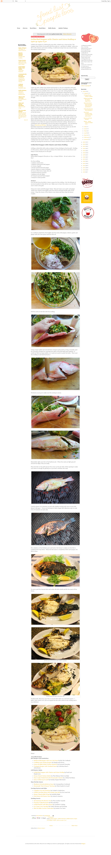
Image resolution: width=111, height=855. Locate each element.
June (85, 128)
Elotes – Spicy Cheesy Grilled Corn (88, 123)
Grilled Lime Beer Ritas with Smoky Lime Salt (47, 792)
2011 (84, 172)
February (86, 137)
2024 (84, 144)
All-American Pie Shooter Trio (42, 800)
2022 (84, 148)
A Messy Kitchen (20, 85)
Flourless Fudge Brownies (41, 802)
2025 (84, 142)
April (85, 133)
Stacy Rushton (39, 815)
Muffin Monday (52, 28)
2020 (84, 152)
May (85, 131)
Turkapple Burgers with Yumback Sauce (45, 766)
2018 (84, 157)
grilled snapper (53, 818)
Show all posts (67, 34)
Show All (26, 120)
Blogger (83, 843)
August (86, 93)
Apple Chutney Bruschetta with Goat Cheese (22, 63)
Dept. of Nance (22, 48)
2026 (84, 91)
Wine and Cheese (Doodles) (21, 104)
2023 (84, 146)
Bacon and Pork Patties (88, 118)
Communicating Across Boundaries (22, 75)
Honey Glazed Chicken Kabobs (42, 776)
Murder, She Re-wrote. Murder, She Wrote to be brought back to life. (22, 115)
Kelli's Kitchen (22, 90)
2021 (84, 150)
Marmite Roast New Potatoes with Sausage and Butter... (88, 104)
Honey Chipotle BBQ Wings (42, 794)
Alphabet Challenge (63, 28)
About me (25, 28)
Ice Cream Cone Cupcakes (41, 806)
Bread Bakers (33, 28)
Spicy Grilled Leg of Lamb (41, 779)
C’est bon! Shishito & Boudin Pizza (21, 93)
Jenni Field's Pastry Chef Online (21, 68)
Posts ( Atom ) (41, 828)
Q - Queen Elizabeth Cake (22, 87)
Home (18, 28)
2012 (84, 169)
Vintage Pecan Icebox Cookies (88, 95)
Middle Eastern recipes (71, 818)
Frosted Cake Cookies (21, 57)
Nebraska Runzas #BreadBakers (88, 109)
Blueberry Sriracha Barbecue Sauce (44, 784)
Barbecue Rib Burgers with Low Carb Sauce (46, 760)
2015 (84, 163)
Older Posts (74, 825)
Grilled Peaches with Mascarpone (43, 804)
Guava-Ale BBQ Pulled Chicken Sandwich (45, 764)
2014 (84, 165)
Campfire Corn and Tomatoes (42, 790)
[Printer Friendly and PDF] (38, 818)
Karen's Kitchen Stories (20, 54)
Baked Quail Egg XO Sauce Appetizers (88, 100)
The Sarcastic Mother (22, 111)
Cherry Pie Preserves (20, 71)
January (86, 139)
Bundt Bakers (42, 28)
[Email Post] (53, 815)
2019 (84, 155)
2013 (84, 167)
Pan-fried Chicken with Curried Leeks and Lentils (88, 114)
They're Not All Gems (21, 97)
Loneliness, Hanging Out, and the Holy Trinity (21, 79)
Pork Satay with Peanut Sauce (42, 796)
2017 (84, 159)
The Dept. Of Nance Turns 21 (22, 50)
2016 (84, 161)
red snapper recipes (51, 820)
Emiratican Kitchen (40, 125)
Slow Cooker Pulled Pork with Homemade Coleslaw (48, 778)
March (86, 135)
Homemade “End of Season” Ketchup (44, 786)
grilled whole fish (62, 818)
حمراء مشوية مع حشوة (61, 820)
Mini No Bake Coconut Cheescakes (43, 808)
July (85, 126)
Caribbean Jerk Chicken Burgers (43, 762)
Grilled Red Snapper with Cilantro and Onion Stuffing (49, 772)
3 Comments (51, 817)
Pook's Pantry (22, 60)
